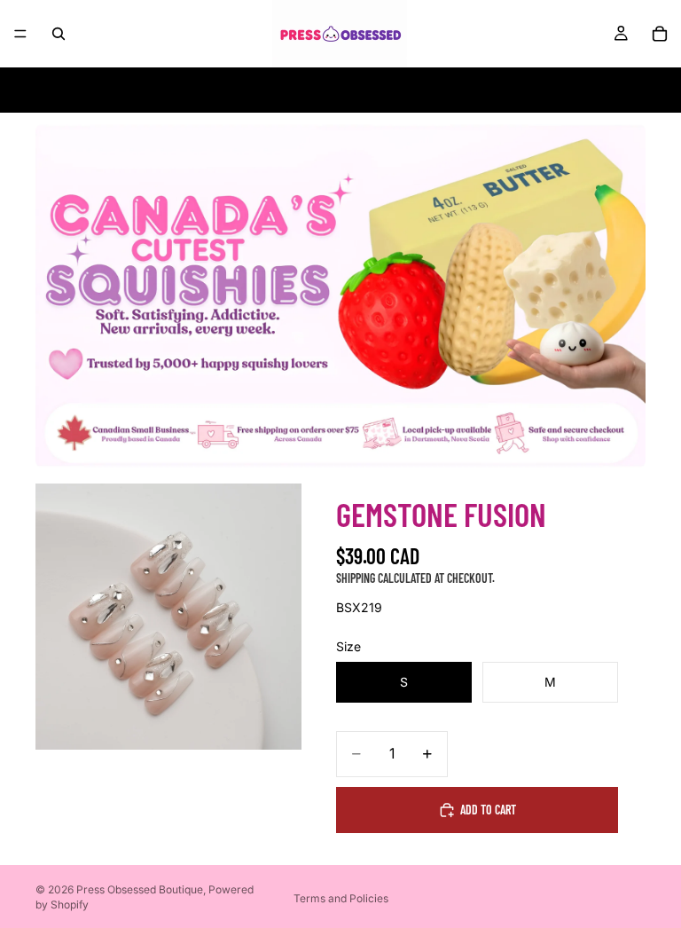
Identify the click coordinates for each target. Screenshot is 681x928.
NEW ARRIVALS (532, 90)
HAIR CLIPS (438, 90)
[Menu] (20, 33)
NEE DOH (130, 90)
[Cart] (659, 33)
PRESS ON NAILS (339, 90)
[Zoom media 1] (168, 617)
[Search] (58, 33)
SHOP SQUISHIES (223, 90)
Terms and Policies (341, 898)
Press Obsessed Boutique (139, 889)
